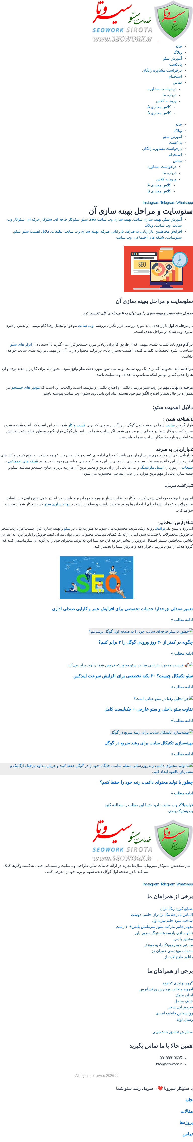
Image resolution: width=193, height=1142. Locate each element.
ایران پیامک (184, 995)
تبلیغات (56, 231)
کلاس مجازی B (159, 113)
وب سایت (163, 225)
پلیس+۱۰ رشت (128, 927)
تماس (177, 82)
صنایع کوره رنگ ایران (176, 909)
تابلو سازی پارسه (179, 933)
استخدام (175, 76)
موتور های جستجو (26, 387)
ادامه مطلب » (182, 620)
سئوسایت (174, 237)
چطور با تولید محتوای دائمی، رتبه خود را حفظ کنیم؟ (146, 782)
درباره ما (169, 95)
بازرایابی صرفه (112, 231)
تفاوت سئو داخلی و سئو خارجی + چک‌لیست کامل (148, 709)
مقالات (187, 1111)
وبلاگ (178, 52)
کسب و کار (76, 425)
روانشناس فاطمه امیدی (174, 1013)
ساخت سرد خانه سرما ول (172, 921)
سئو (84, 219)
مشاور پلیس (183, 939)
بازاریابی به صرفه (139, 231)
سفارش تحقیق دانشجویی (172, 1032)
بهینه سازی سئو (57, 504)
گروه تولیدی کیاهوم (177, 983)
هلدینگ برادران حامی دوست (153, 915)
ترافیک (160, 528)
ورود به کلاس (166, 101)
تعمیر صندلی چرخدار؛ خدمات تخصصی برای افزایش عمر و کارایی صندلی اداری (122, 608)
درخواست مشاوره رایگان (162, 70)
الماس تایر (184, 915)
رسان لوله (184, 1020)
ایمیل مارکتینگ (151, 467)
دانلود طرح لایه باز (178, 957)
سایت (171, 425)
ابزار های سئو (21, 344)
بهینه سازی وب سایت (81, 231)
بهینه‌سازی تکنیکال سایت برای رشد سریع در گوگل (149, 743)
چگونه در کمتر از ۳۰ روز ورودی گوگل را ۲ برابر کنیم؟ (145, 642)
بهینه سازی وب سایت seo (110, 219)
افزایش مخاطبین (168, 231)
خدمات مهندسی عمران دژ (172, 951)
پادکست (175, 64)
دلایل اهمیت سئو (35, 231)
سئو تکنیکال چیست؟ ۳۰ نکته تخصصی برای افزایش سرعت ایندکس (133, 675)
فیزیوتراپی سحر (180, 1007)
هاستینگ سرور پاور (150, 933)
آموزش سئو (172, 58)
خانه (178, 46)
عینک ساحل (183, 1001)
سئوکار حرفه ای (66, 219)
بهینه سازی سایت (147, 219)
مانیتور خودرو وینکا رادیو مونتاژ (169, 945)
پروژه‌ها (186, 1122)
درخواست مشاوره (162, 89)
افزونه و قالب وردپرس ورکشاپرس (166, 989)
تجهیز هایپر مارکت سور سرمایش (167, 927)
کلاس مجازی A (159, 107)
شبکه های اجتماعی (149, 237)
